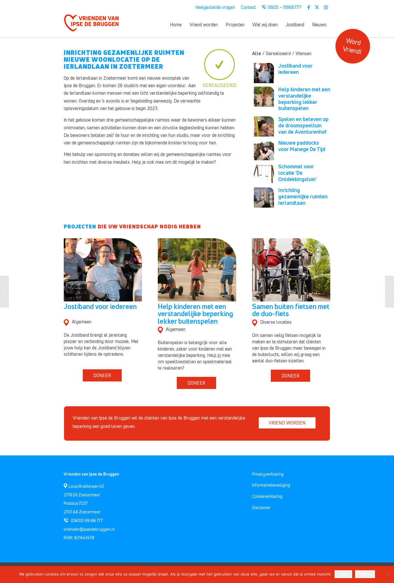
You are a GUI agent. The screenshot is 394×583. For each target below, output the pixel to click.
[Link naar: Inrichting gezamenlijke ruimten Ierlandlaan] (264, 197)
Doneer (102, 375)
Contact (248, 7)
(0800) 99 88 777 (87, 520)
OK (343, 574)
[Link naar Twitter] (317, 7)
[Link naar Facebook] (308, 7)
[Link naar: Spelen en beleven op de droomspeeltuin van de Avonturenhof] (264, 126)
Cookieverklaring (267, 496)
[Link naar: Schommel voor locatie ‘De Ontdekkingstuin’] (264, 174)
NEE (365, 574)
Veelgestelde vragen (215, 7)
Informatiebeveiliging (271, 485)
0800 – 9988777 (284, 7)
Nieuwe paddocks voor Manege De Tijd (301, 145)
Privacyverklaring (268, 474)
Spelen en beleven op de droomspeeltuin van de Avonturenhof (303, 125)
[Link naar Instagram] (326, 7)
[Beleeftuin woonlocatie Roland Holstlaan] (389, 292)
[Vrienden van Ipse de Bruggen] (91, 24)
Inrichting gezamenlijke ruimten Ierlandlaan (303, 196)
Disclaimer (261, 507)
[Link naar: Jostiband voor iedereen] (264, 73)
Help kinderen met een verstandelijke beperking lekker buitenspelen (304, 98)
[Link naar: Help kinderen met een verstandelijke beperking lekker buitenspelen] (264, 97)
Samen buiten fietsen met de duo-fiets (290, 310)
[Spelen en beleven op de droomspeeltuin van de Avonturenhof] (4, 292)
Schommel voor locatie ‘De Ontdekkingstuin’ (297, 172)
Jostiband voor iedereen (295, 68)
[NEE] (387, 575)
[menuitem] (215, 7)
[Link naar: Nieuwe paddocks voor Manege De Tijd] (264, 150)
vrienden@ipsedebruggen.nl (89, 529)
